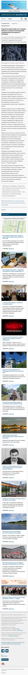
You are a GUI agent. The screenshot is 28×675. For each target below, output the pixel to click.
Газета (10, 18)
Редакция (3, 672)
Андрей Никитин (8, 201)
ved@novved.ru (20, 630)
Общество (14, 23)
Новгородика (4, 204)
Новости (3, 18)
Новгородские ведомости (13, 635)
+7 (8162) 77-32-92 (15, 628)
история (16, 201)
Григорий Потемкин (19, 203)
